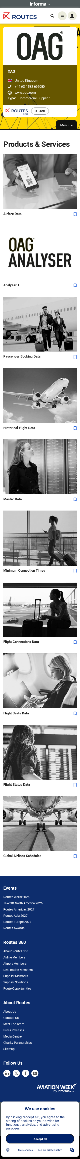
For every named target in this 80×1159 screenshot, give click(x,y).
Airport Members (14, 963)
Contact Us (11, 1018)
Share (42, 111)
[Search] (52, 15)
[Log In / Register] (72, 15)
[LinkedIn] (6, 1073)
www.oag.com (25, 93)
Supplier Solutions (15, 982)
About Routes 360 (15, 951)
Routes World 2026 (16, 897)
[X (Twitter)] (16, 1073)
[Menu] (62, 15)
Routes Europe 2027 (17, 922)
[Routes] (20, 15)
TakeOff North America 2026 (23, 903)
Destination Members (18, 970)
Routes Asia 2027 (15, 915)
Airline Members (14, 957)
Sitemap (9, 1049)
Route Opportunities (17, 988)
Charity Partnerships (17, 1042)
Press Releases (13, 1030)
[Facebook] (25, 1073)
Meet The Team (13, 1024)
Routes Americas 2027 (18, 909)
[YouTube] (34, 1073)
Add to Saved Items (75, 214)
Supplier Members (15, 976)
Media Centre (12, 1036)
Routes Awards (13, 928)
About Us (9, 1011)
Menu (64, 125)
